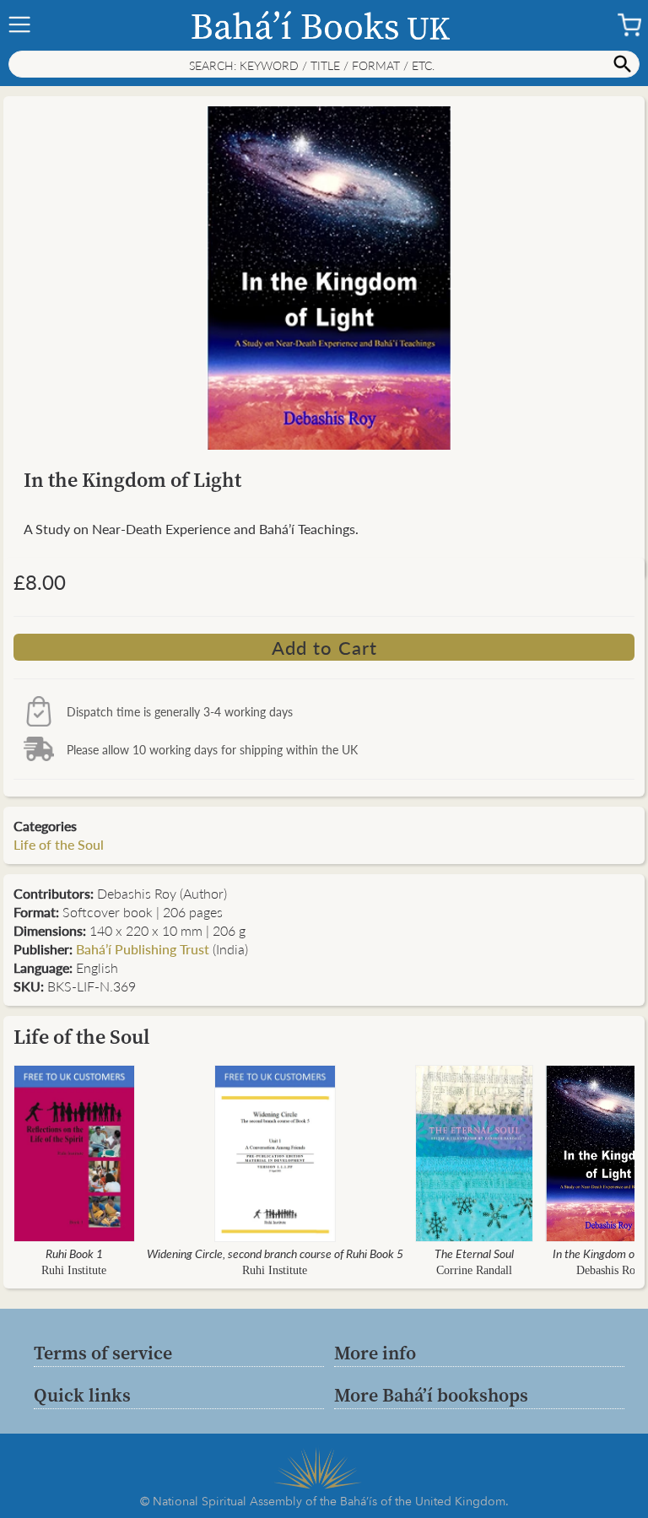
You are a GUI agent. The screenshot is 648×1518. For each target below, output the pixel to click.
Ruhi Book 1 (74, 1253)
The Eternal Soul (474, 1253)
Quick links (82, 1394)
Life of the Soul (59, 844)
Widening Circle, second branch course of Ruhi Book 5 (275, 1253)
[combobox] (324, 64)
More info (375, 1352)
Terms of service (103, 1352)
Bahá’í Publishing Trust (142, 949)
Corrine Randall (474, 1270)
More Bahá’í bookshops (431, 1394)
